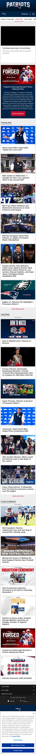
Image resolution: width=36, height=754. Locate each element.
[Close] (34, 714)
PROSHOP (25, 14)
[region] (18, 732)
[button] (18, 40)
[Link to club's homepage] (3, 13)
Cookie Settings (18, 740)
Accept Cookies (18, 750)
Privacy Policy (16, 736)
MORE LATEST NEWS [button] (18, 496)
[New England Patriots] (18, 707)
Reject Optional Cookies (18, 745)
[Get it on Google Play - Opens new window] (24, 699)
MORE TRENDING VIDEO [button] (18, 309)
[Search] (30, 14)
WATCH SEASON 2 (18, 113)
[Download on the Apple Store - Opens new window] (11, 699)
